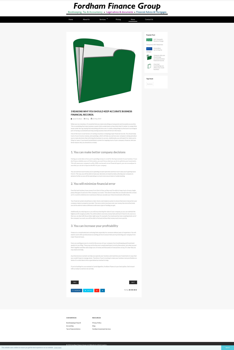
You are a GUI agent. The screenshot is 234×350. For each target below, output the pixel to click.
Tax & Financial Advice (73, 329)
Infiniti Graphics (102, 345)
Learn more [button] (57, 347)
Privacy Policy (96, 323)
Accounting (69, 326)
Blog (87, 119)
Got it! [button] (228, 347)
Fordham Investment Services (101, 329)
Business (150, 84)
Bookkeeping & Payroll (73, 323)
